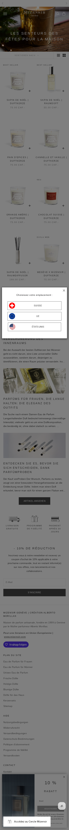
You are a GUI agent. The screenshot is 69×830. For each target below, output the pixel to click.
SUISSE (38, 305)
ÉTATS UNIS (38, 326)
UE (37, 316)
